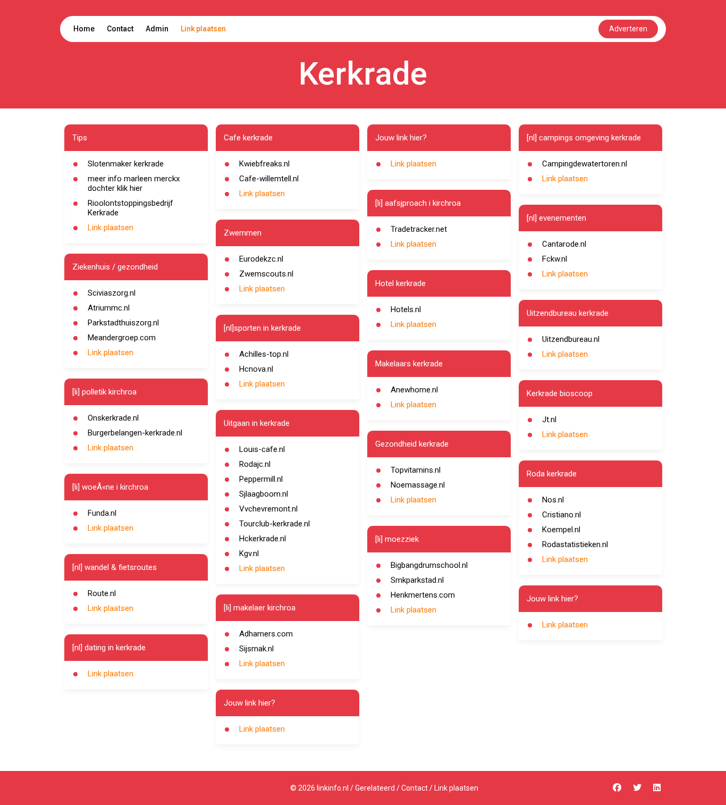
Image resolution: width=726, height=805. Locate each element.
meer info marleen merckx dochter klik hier (134, 183)
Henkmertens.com (423, 595)
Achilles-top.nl (264, 354)
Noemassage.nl (418, 485)
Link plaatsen (203, 28)
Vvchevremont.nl (268, 509)
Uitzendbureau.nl (571, 339)
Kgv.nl (249, 553)
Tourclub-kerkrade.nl (274, 524)
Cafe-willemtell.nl (269, 178)
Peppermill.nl (261, 479)
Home (84, 28)
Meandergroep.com (122, 337)
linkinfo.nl (333, 788)
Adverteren (628, 28)
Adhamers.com (266, 634)
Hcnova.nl (256, 369)
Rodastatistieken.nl (575, 544)
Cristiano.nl (561, 514)
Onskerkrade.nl (113, 418)
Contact (120, 28)
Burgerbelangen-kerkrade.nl (135, 433)
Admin (157, 28)
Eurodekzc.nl (261, 259)
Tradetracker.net (419, 229)
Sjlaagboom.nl (263, 494)
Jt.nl (549, 419)
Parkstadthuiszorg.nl (123, 323)
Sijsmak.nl (256, 648)
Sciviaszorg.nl (112, 293)
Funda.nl (102, 513)
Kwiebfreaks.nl (264, 164)
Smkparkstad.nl (417, 580)
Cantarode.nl (564, 244)
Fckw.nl (554, 259)
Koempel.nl (561, 529)
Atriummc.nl (109, 308)
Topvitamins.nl (416, 470)
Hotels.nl (406, 309)
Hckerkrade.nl (262, 538)
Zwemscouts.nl (266, 274)
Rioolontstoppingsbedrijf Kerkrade (130, 207)
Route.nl (102, 593)
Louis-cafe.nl (262, 449)
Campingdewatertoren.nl (584, 164)
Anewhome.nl (414, 390)
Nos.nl (553, 500)
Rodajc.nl (255, 464)
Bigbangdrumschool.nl (429, 565)
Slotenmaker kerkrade (126, 164)
